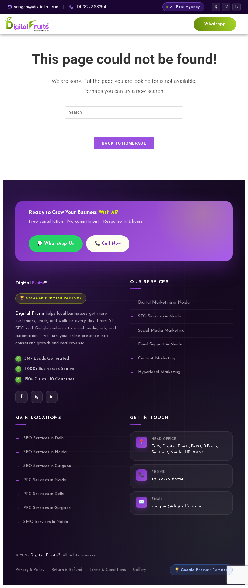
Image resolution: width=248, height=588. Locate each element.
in (52, 397)
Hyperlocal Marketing (159, 372)
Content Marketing (156, 358)
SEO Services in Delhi (43, 438)
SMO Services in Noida (45, 522)
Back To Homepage (124, 143)
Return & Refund (66, 570)
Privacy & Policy (29, 570)
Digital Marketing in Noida (164, 302)
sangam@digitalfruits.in (36, 6)
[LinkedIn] (236, 7)
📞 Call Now (108, 243)
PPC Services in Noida (44, 480)
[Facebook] (216, 7)
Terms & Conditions (108, 570)
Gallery (139, 570)
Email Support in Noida (160, 344)
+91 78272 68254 (90, 6)
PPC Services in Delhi (43, 494)
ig (37, 397)
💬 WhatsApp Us (55, 243)
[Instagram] (226, 7)
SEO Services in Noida (159, 316)
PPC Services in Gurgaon (47, 508)
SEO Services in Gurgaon (47, 466)
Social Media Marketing (161, 330)
